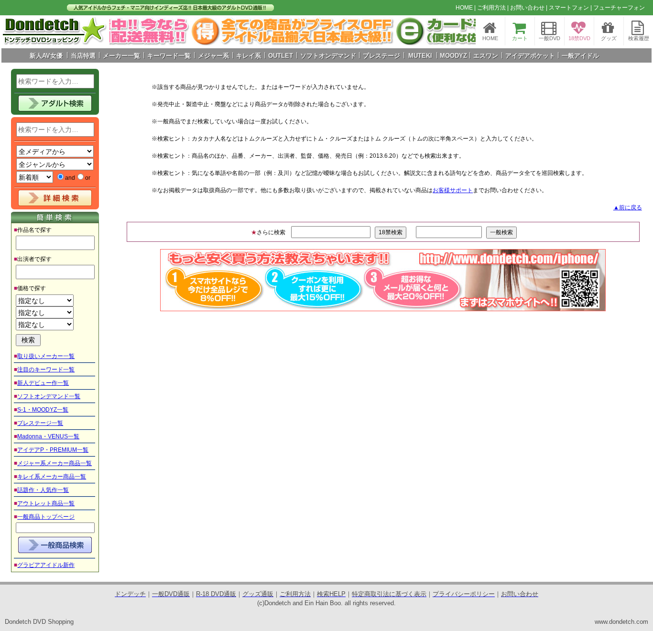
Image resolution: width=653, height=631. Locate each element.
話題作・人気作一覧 (43, 490)
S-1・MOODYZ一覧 (42, 409)
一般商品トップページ (46, 516)
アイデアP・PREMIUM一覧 (52, 449)
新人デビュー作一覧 (43, 383)
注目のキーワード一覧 (46, 369)
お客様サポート (453, 190)
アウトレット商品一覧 (46, 503)
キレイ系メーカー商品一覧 (51, 476)
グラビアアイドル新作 (46, 565)
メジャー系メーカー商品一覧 (54, 463)
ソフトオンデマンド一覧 (48, 396)
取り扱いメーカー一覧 (46, 356)
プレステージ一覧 (40, 423)
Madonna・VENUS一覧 (48, 436)
